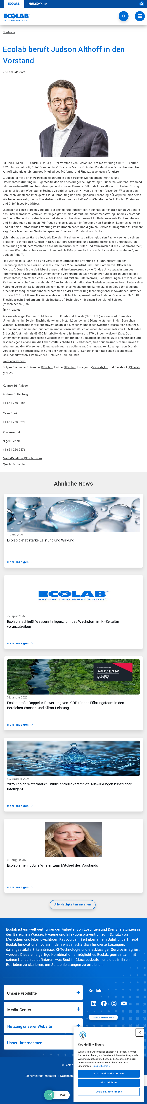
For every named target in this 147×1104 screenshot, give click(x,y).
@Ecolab (46, 367)
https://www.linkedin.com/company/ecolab (94, 1003)
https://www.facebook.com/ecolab (104, 1003)
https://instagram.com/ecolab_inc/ (114, 1003)
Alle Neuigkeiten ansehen (72, 904)
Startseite (9, 32)
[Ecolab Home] (15, 17)
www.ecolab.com (14, 361)
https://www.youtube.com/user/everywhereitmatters (124, 1003)
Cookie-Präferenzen (103, 1017)
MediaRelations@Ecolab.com (22, 458)
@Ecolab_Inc (99, 367)
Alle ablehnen (109, 1082)
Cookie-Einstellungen (109, 1091)
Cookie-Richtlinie (101, 1066)
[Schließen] (140, 1032)
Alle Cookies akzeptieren (109, 1073)
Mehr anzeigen (18, 562)
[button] (124, 16)
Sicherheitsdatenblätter (40, 1076)
